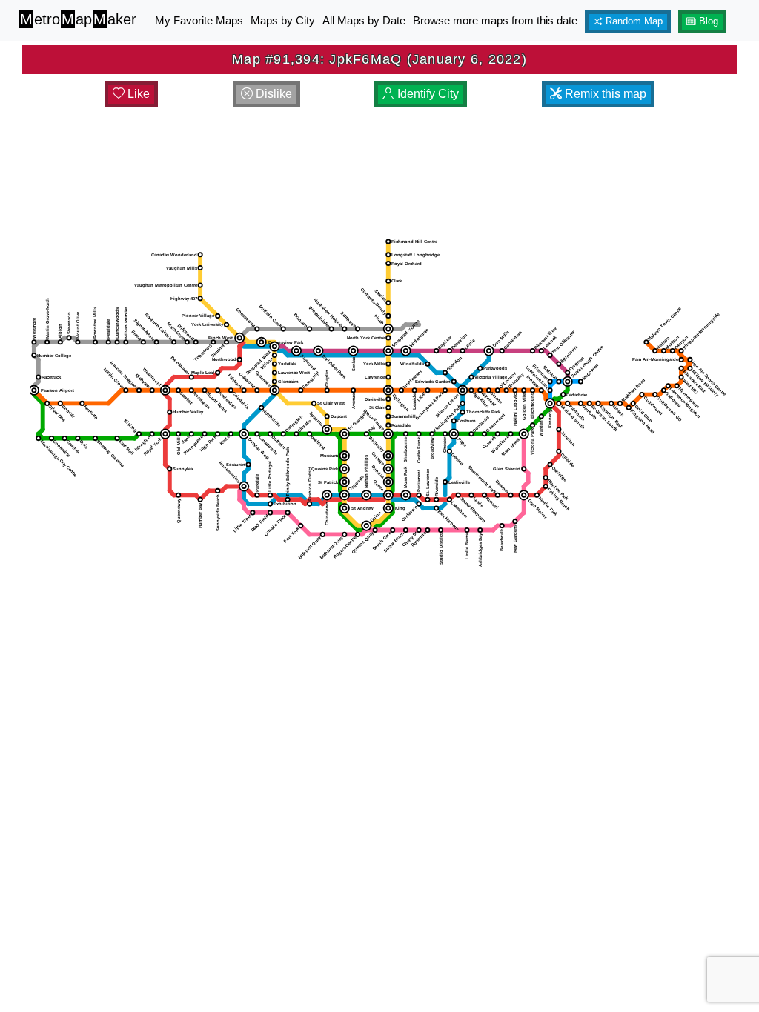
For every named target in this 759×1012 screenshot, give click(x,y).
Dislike (272, 93)
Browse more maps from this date (495, 20)
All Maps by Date (363, 20)
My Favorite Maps (199, 20)
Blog (707, 21)
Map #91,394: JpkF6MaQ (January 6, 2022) (379, 59)
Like (137, 93)
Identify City (426, 93)
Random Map (633, 21)
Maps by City (283, 20)
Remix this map (604, 93)
